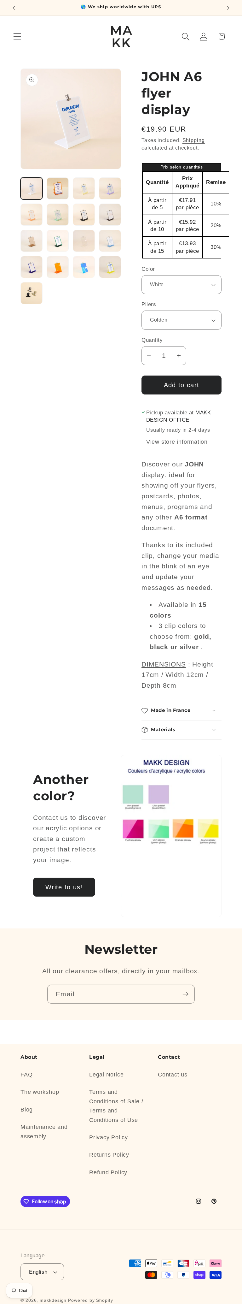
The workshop (39, 1092)
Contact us (172, 1074)
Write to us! (64, 887)
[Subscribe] (185, 994)
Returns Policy (109, 1155)
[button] (17, 36)
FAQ (26, 1074)
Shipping (193, 140)
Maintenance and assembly (44, 1131)
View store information (177, 442)
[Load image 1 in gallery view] (31, 188)
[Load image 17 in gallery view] (31, 293)
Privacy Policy (108, 1137)
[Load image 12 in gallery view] (110, 241)
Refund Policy (108, 1172)
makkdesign (53, 1300)
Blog (26, 1109)
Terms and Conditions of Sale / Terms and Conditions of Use (116, 1106)
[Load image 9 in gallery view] (31, 241)
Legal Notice (106, 1074)
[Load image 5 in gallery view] (31, 215)
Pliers (148, 304)
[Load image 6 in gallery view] (58, 215)
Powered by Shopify (90, 1300)
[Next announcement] (228, 8)
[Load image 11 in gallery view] (84, 241)
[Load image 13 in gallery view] (31, 267)
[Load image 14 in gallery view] (58, 267)
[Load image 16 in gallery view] (110, 267)
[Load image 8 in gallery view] (110, 215)
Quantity (152, 340)
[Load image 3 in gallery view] (84, 188)
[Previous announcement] (14, 8)
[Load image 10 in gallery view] (58, 241)
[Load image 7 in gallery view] (84, 215)
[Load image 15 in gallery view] (84, 267)
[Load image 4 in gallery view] (110, 188)
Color (148, 269)
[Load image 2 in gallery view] (58, 188)
